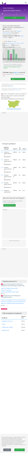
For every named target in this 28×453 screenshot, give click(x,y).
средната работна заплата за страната (15, 43)
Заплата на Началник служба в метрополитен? (12, 303)
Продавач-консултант (7, 321)
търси (14, 17)
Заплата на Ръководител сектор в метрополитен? (13, 301)
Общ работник (5, 330)
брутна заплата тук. (17, 90)
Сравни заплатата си (9, 205)
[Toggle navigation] (26, 2)
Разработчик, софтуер (7, 327)
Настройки (7, 449)
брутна (16, 72)
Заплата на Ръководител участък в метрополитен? (13, 300)
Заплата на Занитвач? (6, 290)
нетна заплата (11, 86)
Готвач (3, 324)
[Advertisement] (14, 128)
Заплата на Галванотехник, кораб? (9, 288)
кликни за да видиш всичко (18, 78)
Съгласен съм (19, 449)
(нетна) (22, 36)
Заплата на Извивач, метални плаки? (10, 292)
